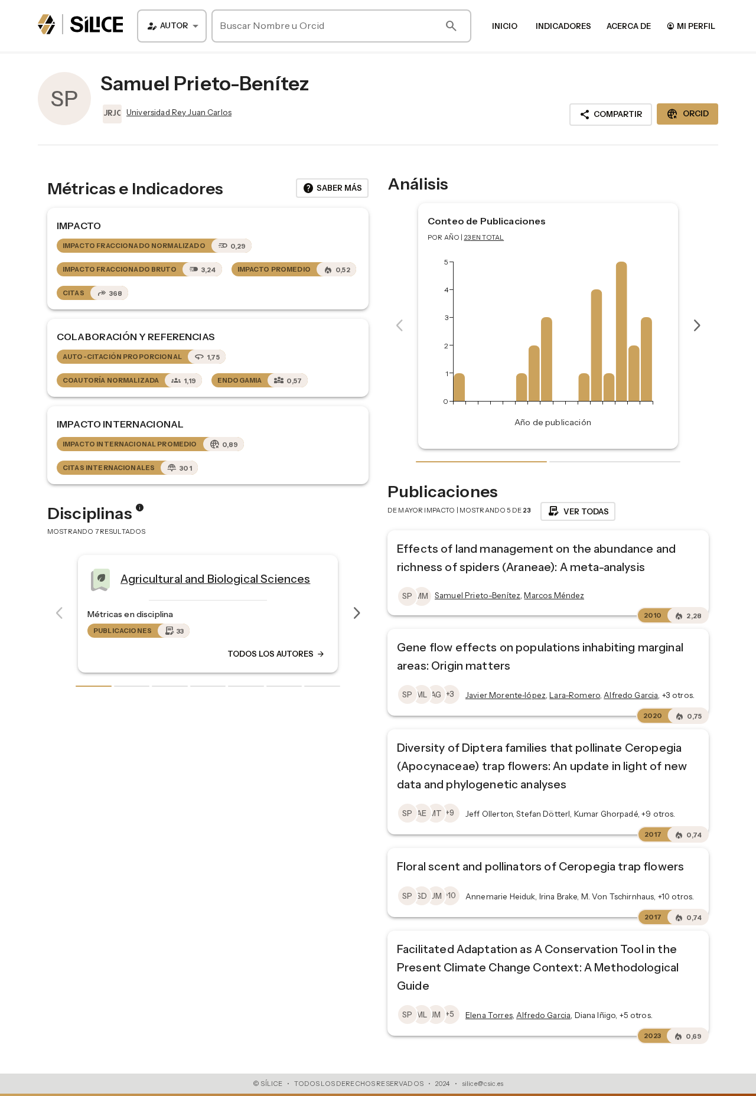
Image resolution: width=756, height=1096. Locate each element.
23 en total (484, 237)
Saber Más (332, 188)
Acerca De (629, 26)
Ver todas (578, 511)
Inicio (504, 26)
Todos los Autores (276, 654)
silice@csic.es (482, 1083)
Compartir (610, 114)
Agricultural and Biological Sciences (215, 578)
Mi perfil (690, 26)
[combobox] (172, 26)
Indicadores (563, 26)
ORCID (687, 114)
